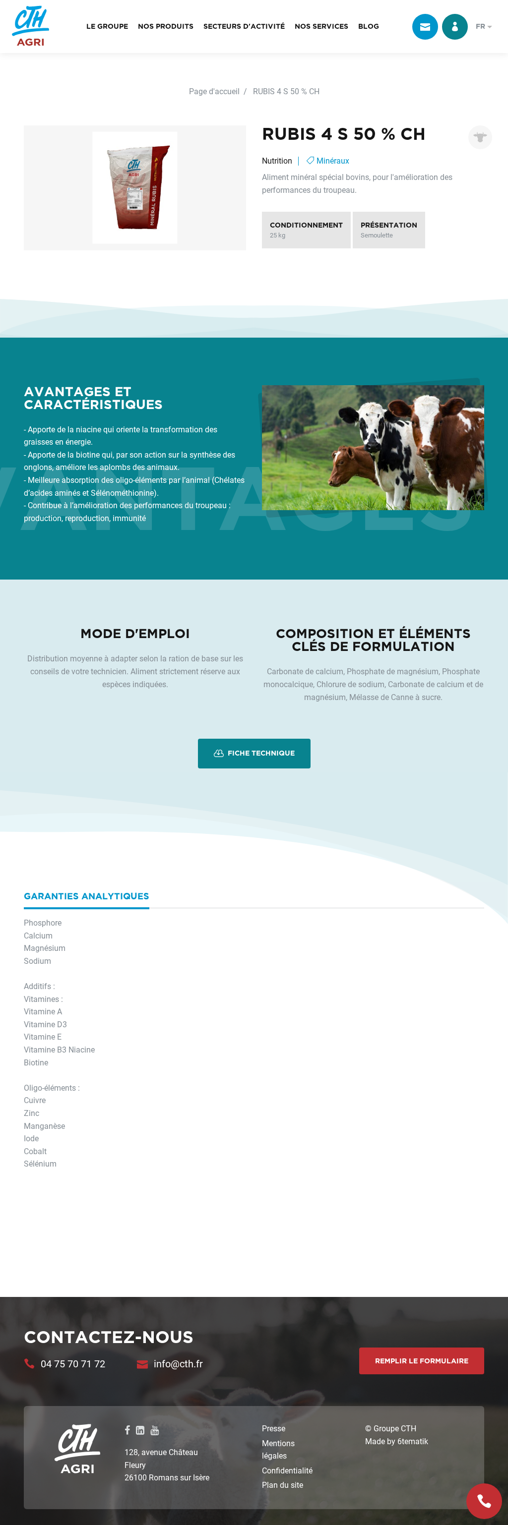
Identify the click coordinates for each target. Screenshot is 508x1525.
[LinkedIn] (140, 1430)
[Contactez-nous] (425, 27)
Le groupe (107, 26)
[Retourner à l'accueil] (30, 26)
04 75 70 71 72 (73, 1363)
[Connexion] (455, 27)
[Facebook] (127, 1430)
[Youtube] (154, 1430)
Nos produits (165, 26)
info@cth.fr (178, 1363)
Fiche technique (260, 753)
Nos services (321, 26)
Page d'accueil (214, 91)
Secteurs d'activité (244, 26)
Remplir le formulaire (421, 1361)
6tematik (412, 1441)
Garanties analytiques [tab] (86, 896)
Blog (368, 26)
